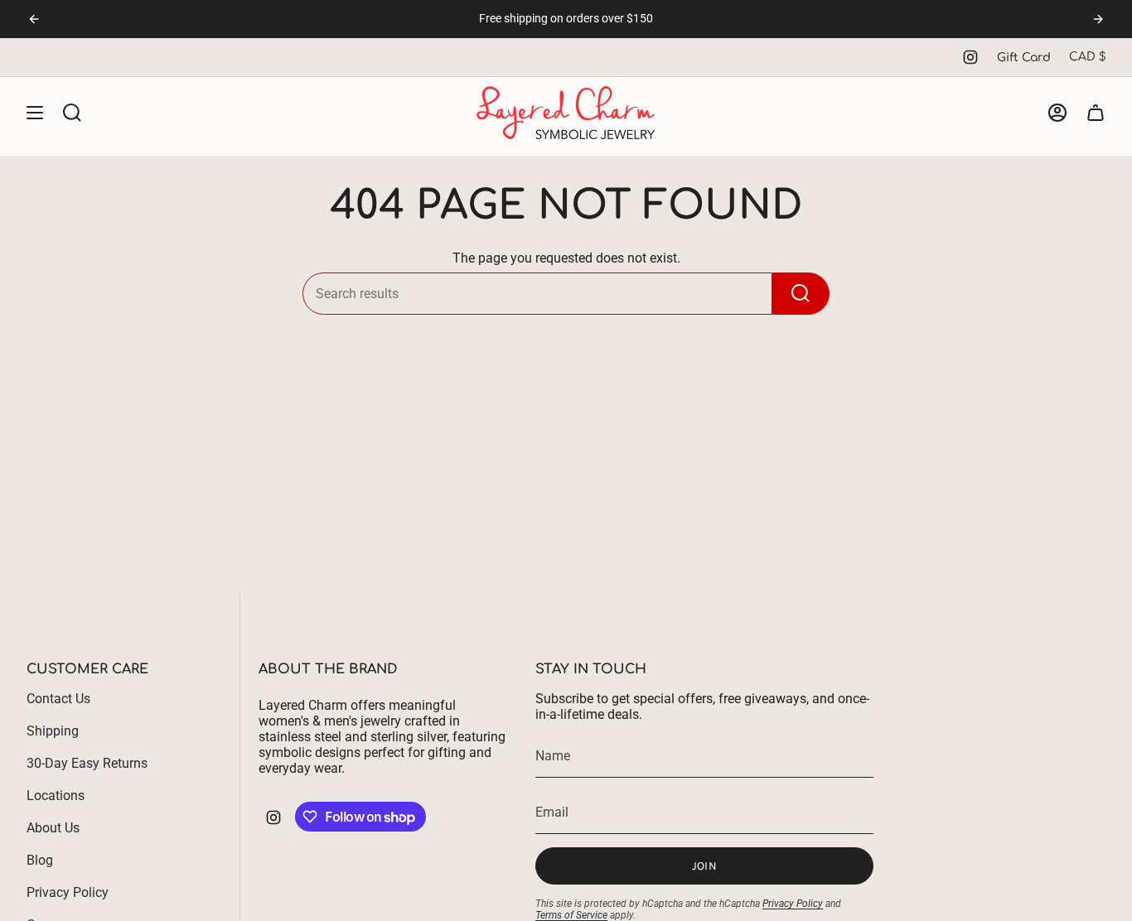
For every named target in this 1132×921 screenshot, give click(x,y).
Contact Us (58, 698)
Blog (40, 860)
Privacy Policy (68, 892)
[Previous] (34, 19)
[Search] (801, 293)
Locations (56, 795)
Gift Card (1024, 57)
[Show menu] (34, 112)
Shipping (53, 731)
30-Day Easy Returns (87, 763)
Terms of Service (571, 915)
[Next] (1098, 19)
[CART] (1095, 112)
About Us (53, 828)
